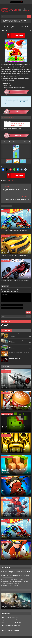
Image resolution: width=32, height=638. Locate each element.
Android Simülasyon (7, 414)
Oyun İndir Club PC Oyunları (11, 630)
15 (29, 227)
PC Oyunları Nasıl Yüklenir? (10, 617)
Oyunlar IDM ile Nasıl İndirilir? (11, 625)
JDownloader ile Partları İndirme (12, 620)
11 (29, 430)
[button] (16, 161)
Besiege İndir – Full (8, 585)
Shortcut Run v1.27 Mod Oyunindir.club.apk (17, 124)
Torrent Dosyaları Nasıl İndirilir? (12, 622)
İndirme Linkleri (9, 117)
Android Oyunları (14, 20)
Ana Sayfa (6, 20)
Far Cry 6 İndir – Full (8, 579)
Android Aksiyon (6, 371)
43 (29, 472)
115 (29, 387)
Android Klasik (6, 392)
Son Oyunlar (6, 330)
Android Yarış (23, 20)
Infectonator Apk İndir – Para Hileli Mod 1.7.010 (17, 199)
